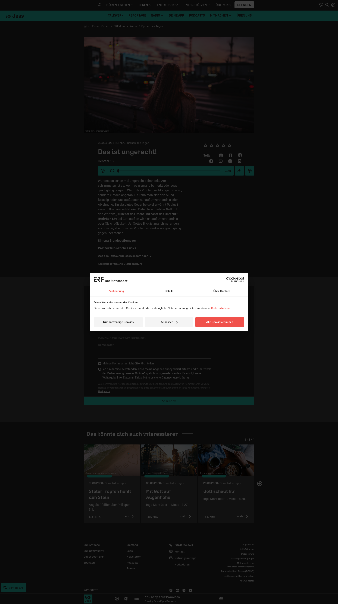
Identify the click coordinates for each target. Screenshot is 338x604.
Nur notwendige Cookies (118, 321)
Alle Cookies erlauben (219, 321)
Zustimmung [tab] (116, 291)
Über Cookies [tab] (221, 291)
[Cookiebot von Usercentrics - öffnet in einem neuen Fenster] (229, 279)
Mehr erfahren (220, 308)
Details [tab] (169, 291)
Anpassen (167, 321)
